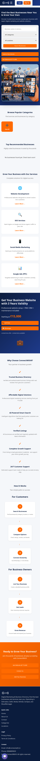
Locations (4, 726)
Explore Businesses (9, 54)
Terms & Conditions (8, 739)
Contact (4, 720)
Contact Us (20, 671)
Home (3, 713)
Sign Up (27, 3)
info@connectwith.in (13, 748)
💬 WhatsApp (7, 328)
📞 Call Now (6, 323)
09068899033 (11, 751)
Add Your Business (20, 677)
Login (19, 3)
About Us (4, 717)
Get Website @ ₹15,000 (10, 59)
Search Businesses (20, 46)
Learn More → (20, 204)
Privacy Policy (6, 735)
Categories (5, 723)
